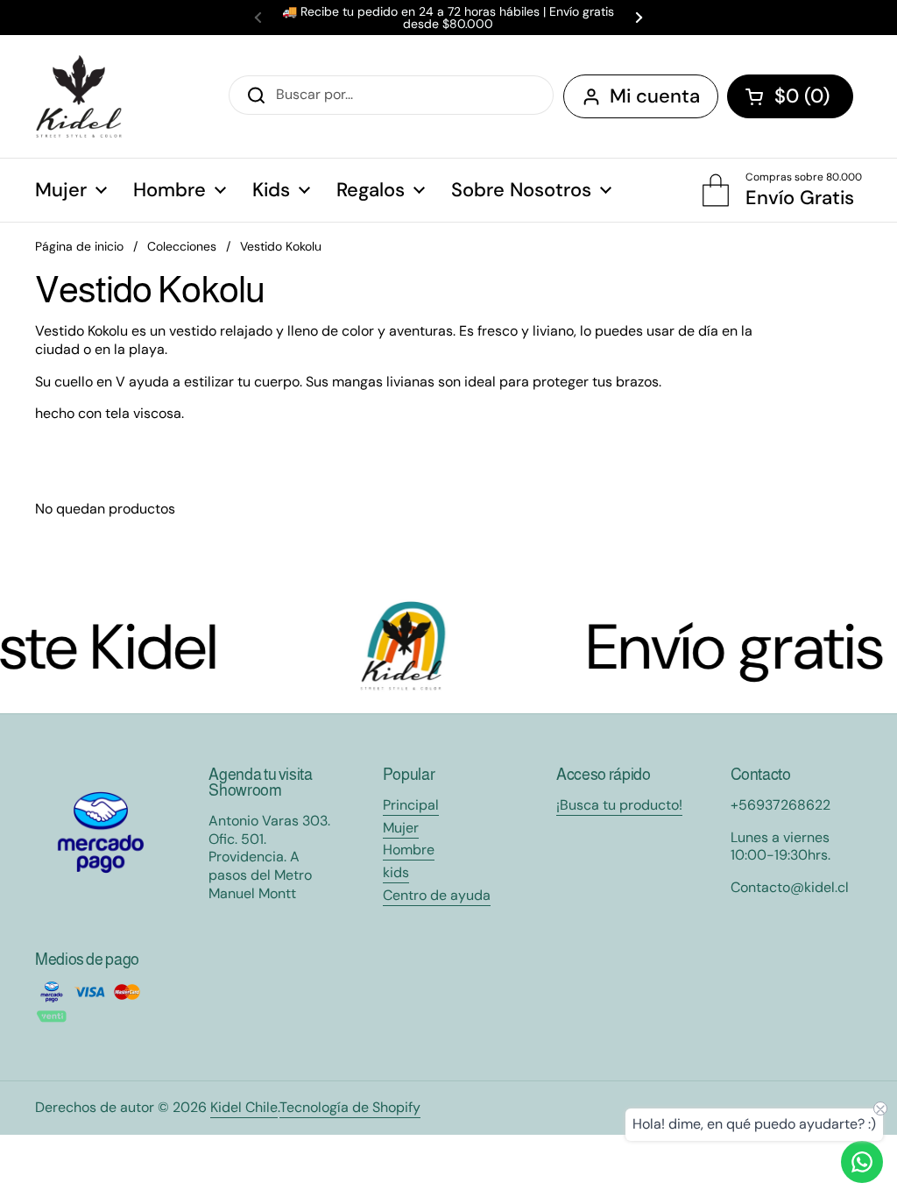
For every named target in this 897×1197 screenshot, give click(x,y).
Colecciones (181, 246)
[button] (790, 96)
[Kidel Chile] (79, 96)
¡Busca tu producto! (619, 805)
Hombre (408, 849)
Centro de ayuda (437, 895)
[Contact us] (862, 1162)
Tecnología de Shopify (349, 1107)
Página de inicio (79, 246)
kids (396, 872)
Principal (411, 805)
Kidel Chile (244, 1107)
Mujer (401, 827)
